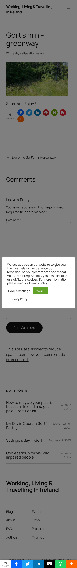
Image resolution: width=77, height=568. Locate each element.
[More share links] (71, 564)
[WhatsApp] (60, 564)
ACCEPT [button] (41, 290)
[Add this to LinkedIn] (38, 564)
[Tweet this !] (27, 564)
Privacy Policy (19, 299)
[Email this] (49, 564)
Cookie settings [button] (19, 291)
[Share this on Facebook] (16, 564)
